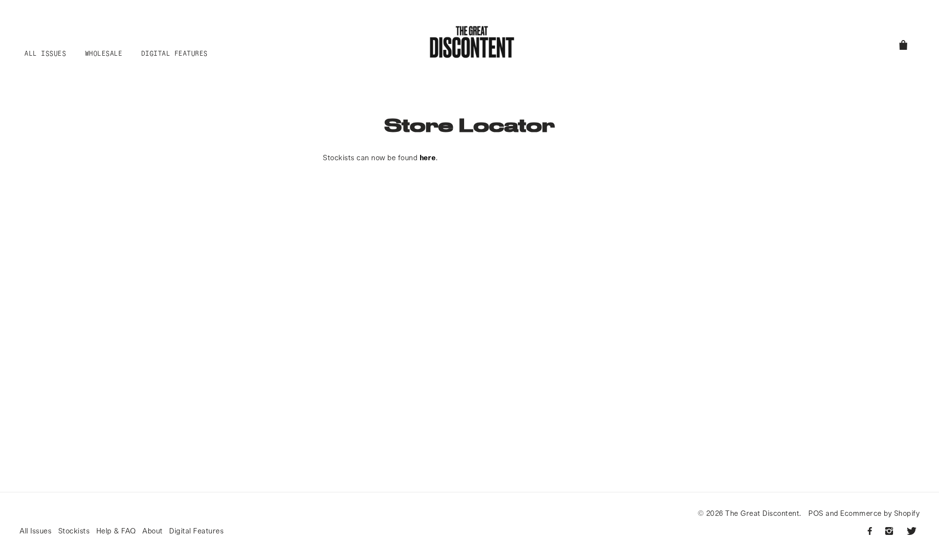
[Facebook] (869, 531)
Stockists (74, 530)
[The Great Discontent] (471, 42)
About (152, 530)
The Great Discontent (762, 513)
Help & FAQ (116, 530)
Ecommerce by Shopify (879, 513)
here (428, 157)
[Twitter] (911, 531)
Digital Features (196, 530)
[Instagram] (889, 531)
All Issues (35, 530)
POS (816, 513)
